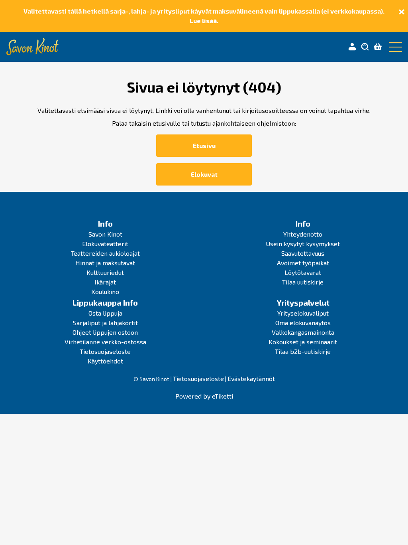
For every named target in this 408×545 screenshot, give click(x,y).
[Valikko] (394, 47)
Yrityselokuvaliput (303, 313)
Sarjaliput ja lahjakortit (105, 322)
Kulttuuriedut (105, 272)
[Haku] (365, 47)
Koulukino (105, 291)
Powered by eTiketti (204, 396)
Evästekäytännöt (251, 378)
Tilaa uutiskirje (303, 282)
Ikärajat (105, 282)
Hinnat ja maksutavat (105, 263)
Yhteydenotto (302, 234)
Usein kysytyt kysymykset (303, 243)
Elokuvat (204, 174)
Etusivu (204, 145)
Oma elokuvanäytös (303, 322)
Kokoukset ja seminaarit (303, 342)
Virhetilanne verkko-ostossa (105, 342)
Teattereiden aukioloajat (105, 253)
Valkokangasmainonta (303, 332)
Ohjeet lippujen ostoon (105, 332)
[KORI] (377, 47)
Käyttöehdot (105, 361)
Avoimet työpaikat (303, 263)
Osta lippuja (105, 313)
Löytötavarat (302, 272)
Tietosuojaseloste (105, 351)
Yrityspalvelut (303, 302)
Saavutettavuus (302, 253)
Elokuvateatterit (105, 243)
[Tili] (352, 47)
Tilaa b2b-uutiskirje (303, 351)
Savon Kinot (105, 234)
